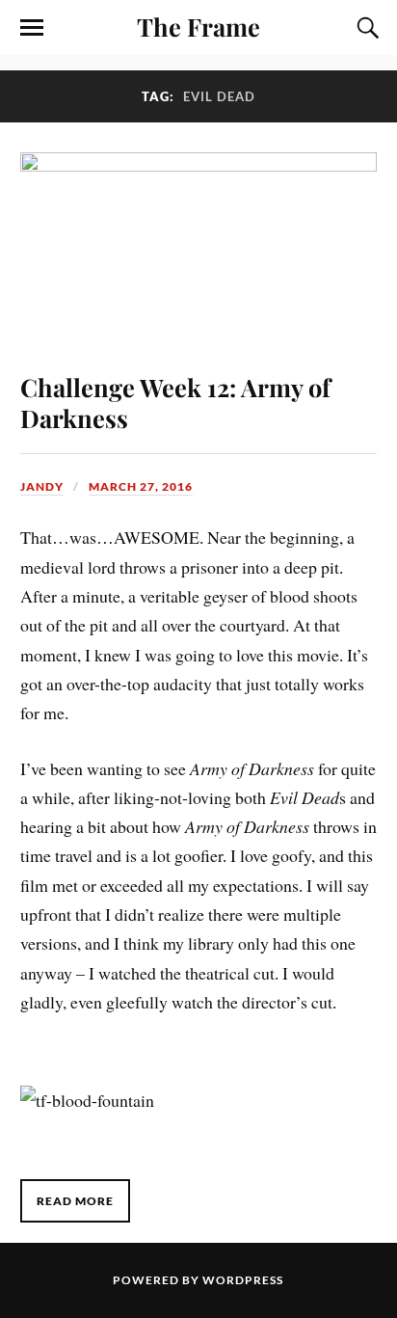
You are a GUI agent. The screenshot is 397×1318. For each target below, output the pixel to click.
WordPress (242, 1280)
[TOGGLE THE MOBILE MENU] (31, 28)
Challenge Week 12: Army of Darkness (175, 402)
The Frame (198, 26)
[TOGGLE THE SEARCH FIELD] (365, 28)
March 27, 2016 (141, 486)
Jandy (42, 486)
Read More (75, 1201)
